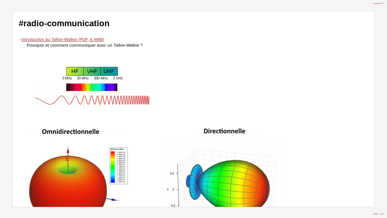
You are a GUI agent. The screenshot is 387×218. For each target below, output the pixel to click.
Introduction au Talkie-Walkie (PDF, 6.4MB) (62, 39)
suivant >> (379, 3)
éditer (376, 214)
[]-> (382, 214)
